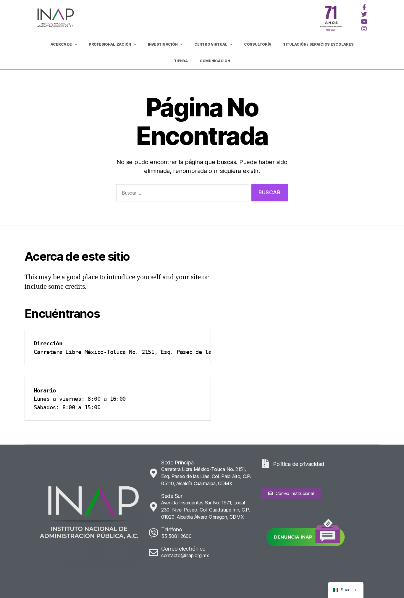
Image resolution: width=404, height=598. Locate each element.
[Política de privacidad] (265, 463)
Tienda (181, 61)
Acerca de (61, 44)
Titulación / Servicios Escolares (318, 44)
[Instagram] (364, 28)
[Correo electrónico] (153, 552)
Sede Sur (171, 496)
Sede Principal (178, 462)
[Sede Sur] (153, 507)
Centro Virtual (210, 44)
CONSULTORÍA (257, 44)
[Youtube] (364, 21)
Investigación (163, 44)
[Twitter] (364, 14)
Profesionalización (110, 44)
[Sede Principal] (153, 473)
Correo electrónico (183, 549)
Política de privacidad (298, 464)
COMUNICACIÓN (215, 61)
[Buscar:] (181, 194)
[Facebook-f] (364, 7)
